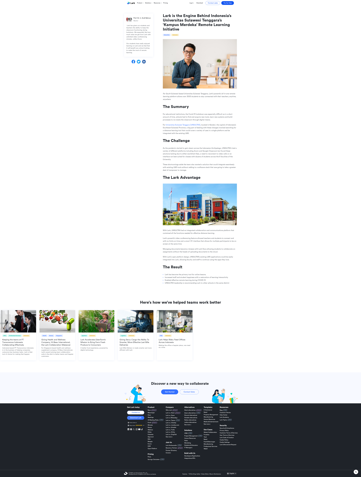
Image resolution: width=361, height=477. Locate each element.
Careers (168, 453)
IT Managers (188, 447)
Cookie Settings (225, 442)
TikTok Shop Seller (194, 474)
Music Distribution (215, 474)
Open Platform (152, 448)
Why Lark (169, 410)
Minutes (150, 425)
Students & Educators (191, 445)
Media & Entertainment (211, 421)
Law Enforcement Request (228, 444)
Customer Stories (225, 412)
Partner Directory (171, 450)
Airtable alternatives (190, 417)
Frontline (206, 434)
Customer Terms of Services (229, 433)
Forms (150, 444)
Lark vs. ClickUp (171, 422)
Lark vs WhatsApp (171, 417)
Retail (205, 412)
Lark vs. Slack (170, 413)
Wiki (149, 439)
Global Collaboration (210, 432)
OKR (149, 446)
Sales (186, 440)
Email (149, 422)
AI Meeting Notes (153, 420)
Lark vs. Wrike (170, 432)
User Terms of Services (227, 435)
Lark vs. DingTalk (171, 434)
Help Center (223, 415)
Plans (149, 457)
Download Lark (135, 418)
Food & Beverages (209, 441)
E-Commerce (208, 410)
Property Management (211, 414)
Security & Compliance (227, 428)
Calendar (151, 434)
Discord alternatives (190, 415)
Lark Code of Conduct (227, 437)
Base (149, 410)
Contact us (136, 412)
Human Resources (190, 438)
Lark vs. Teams (170, 420)
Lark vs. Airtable (171, 427)
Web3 (205, 448)
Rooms (150, 427)
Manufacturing (208, 417)
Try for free (228, 3)
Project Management (191, 436)
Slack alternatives (190, 410)
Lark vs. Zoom (170, 415)
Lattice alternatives (190, 422)
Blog (221, 410)
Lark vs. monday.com (172, 425)
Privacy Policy (224, 430)
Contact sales (213, 3)
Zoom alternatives (190, 413)
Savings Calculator (154, 459)
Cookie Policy (224, 440)
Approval (151, 437)
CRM (186, 433)
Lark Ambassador (171, 445)
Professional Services (210, 446)
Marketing (187, 443)
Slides (150, 432)
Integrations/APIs (189, 458)
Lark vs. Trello (170, 429)
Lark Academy (224, 417)
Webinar (150, 429)
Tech (205, 437)
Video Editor (205, 474)
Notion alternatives (190, 420)
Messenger (151, 412)
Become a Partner (171, 448)
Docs (149, 415)
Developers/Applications (192, 456)
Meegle (150, 441)
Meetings (151, 417)
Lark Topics (223, 420)
